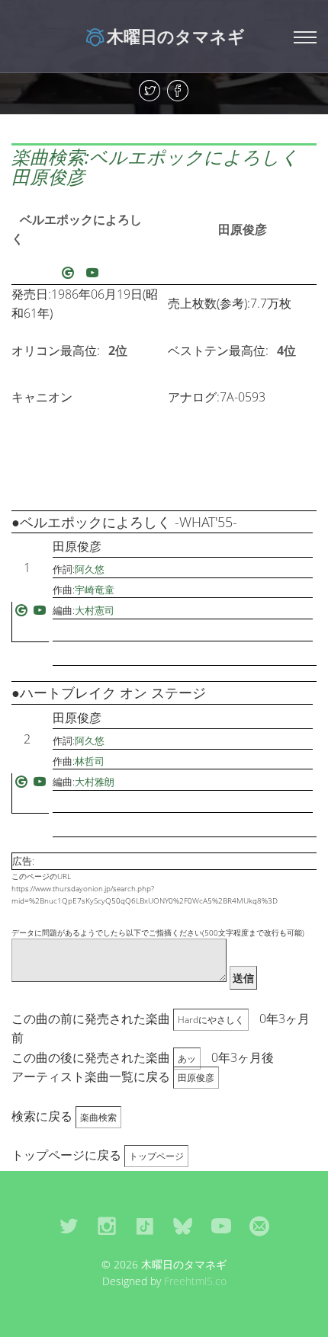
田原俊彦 (242, 229)
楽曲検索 (98, 1117)
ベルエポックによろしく (76, 229)
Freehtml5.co (195, 1281)
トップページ (156, 1156)
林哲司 (90, 761)
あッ (187, 1058)
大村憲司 (94, 610)
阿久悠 (90, 569)
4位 (286, 350)
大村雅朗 (94, 781)
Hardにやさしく (211, 1019)
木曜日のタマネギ (176, 35)
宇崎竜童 (94, 590)
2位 (117, 350)
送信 (243, 978)
